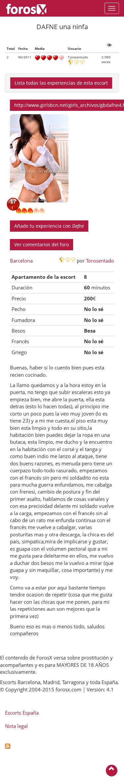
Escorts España (22, 712)
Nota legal (16, 726)
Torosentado (100, 260)
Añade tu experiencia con (49, 226)
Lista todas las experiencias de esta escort (61, 83)
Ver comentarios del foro (41, 244)
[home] (29, 8)
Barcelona (21, 260)
